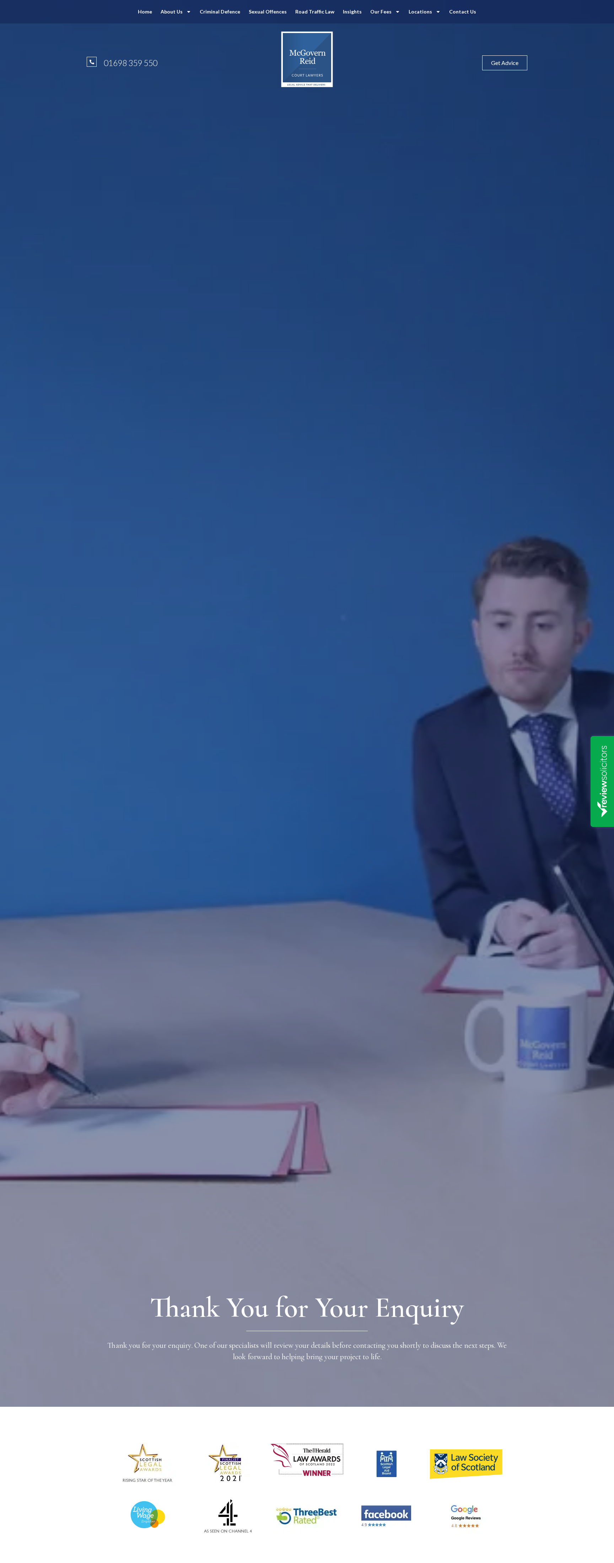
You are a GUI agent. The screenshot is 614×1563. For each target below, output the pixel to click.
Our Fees (381, 12)
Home (145, 12)
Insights (352, 12)
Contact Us (462, 12)
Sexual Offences (268, 12)
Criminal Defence (220, 12)
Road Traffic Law (314, 12)
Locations (420, 12)
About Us (172, 12)
